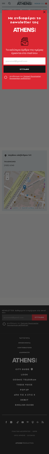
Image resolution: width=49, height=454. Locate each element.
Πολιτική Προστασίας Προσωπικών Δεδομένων (25, 77)
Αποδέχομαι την (25, 77)
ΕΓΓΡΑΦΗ (24, 69)
